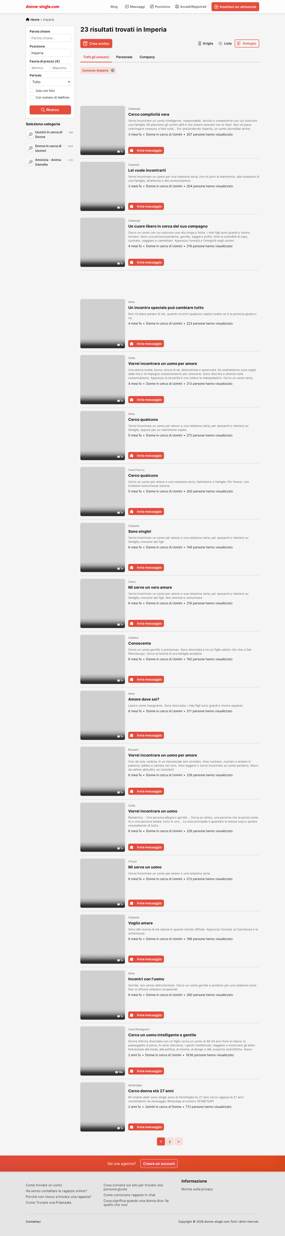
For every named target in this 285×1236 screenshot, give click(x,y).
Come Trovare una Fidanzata (48, 1203)
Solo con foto (45, 91)
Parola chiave (40, 31)
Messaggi (137, 6)
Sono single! (139, 531)
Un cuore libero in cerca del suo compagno (168, 226)
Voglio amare (140, 923)
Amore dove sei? (143, 699)
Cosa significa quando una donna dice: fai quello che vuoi (136, 1203)
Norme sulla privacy (197, 1189)
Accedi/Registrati (192, 6)
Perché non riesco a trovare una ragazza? (58, 1197)
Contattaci (33, 1221)
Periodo (36, 75)
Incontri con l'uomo (146, 979)
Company (147, 57)
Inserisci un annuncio (237, 6)
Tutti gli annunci (96, 57)
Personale (124, 57)
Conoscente (139, 643)
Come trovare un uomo (44, 1185)
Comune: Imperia (95, 70)
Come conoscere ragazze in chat (129, 1195)
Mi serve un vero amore (150, 587)
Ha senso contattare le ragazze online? (56, 1191)
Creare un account (159, 1163)
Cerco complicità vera (148, 114)
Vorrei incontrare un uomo (152, 811)
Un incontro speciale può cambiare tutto (166, 307)
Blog (114, 6)
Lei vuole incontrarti (147, 170)
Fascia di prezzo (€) (45, 61)
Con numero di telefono (52, 97)
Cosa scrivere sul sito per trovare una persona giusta (133, 1187)
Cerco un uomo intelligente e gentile (162, 1035)
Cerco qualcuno (143, 419)
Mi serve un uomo (144, 867)
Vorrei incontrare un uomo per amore (162, 363)
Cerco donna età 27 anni (151, 1091)
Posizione (162, 6)
